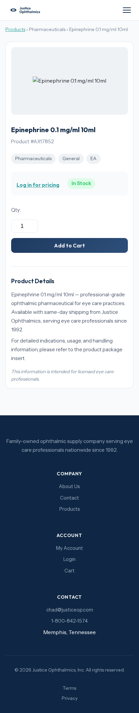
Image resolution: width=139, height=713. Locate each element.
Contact (69, 498)
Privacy (70, 698)
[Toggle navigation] (127, 10)
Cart (69, 571)
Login (69, 559)
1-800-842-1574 (69, 621)
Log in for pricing (38, 185)
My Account (69, 548)
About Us (69, 486)
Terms (69, 688)
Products (15, 29)
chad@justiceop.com (69, 610)
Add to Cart (69, 245)
